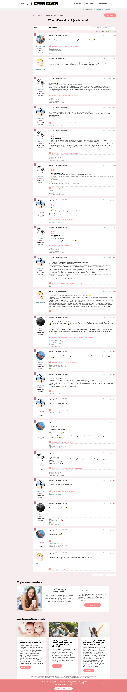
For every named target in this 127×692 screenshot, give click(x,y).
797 (100, 27)
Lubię (109, 35)
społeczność (103, 4)
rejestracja (97, 9)
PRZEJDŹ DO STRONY (63, 688)
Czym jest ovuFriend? (86, 9)
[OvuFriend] (24, 5)
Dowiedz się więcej (67, 684)
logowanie (107, 9)
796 (98, 27)
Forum (34, 15)
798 (103, 27)
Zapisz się (92, 605)
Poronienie (41, 15)
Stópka (40, 89)
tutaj (85, 600)
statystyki (77, 4)
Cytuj (104, 35)
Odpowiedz (110, 15)
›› (114, 27)
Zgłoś (114, 35)
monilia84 (40, 362)
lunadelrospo (40, 118)
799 (106, 27)
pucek (40, 328)
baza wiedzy (90, 4)
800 (108, 27)
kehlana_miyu (40, 46)
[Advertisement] (23, 37)
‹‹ (92, 27)
